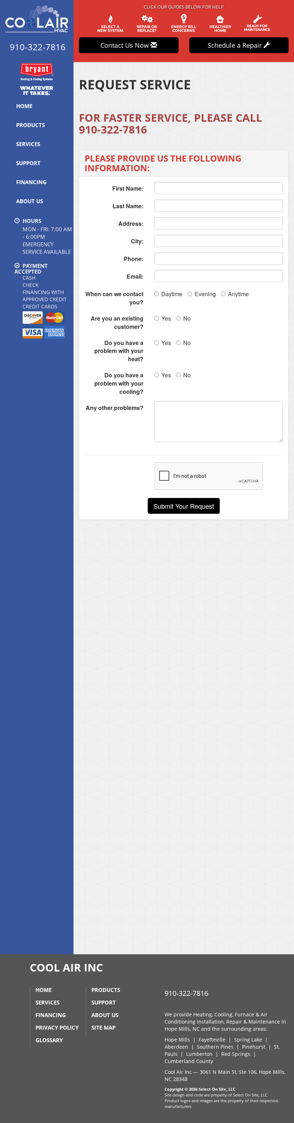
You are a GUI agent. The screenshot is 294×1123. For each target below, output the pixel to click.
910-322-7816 (113, 129)
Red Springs (235, 1053)
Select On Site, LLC (217, 1089)
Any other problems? (114, 408)
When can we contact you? (114, 298)
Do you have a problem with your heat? (118, 351)
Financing (31, 182)
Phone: (133, 259)
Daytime (171, 294)
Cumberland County (189, 1061)
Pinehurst (253, 1046)
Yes (166, 318)
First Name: (127, 188)
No (187, 318)
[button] (183, 506)
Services (28, 144)
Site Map (103, 1027)
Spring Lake (248, 1039)
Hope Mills (177, 1039)
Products (30, 125)
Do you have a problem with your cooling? (118, 383)
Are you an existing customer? (117, 322)
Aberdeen (176, 1046)
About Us (29, 201)
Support (28, 163)
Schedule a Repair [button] (236, 45)
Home (24, 105)
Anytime (238, 294)
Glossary (49, 1040)
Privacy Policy (57, 1027)
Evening (205, 294)
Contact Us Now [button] (125, 45)
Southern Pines (215, 1046)
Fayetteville (212, 1039)
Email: (135, 276)
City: (137, 241)
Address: (130, 223)
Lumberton (199, 1053)
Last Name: (128, 206)
